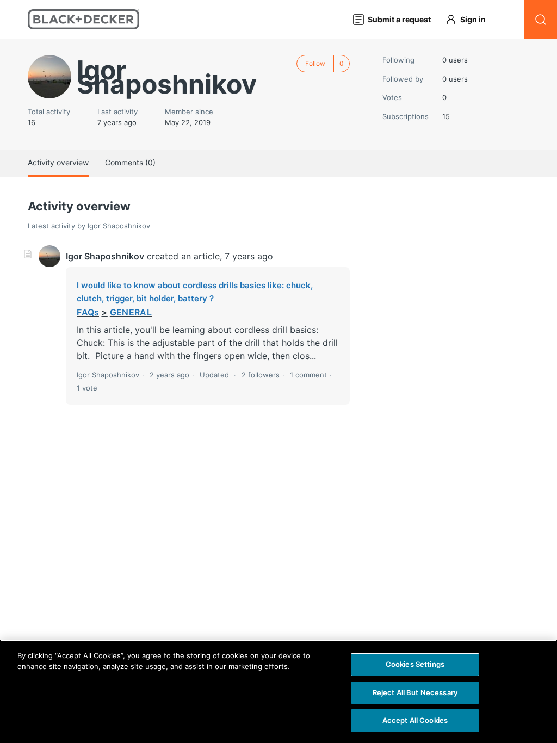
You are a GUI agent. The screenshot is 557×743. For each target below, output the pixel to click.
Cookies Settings (415, 664)
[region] (278, 691)
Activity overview (58, 162)
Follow (315, 63)
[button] (470, 19)
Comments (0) (130, 162)
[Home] (83, 19)
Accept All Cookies (415, 720)
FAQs (88, 312)
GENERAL (131, 312)
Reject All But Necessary (415, 692)
